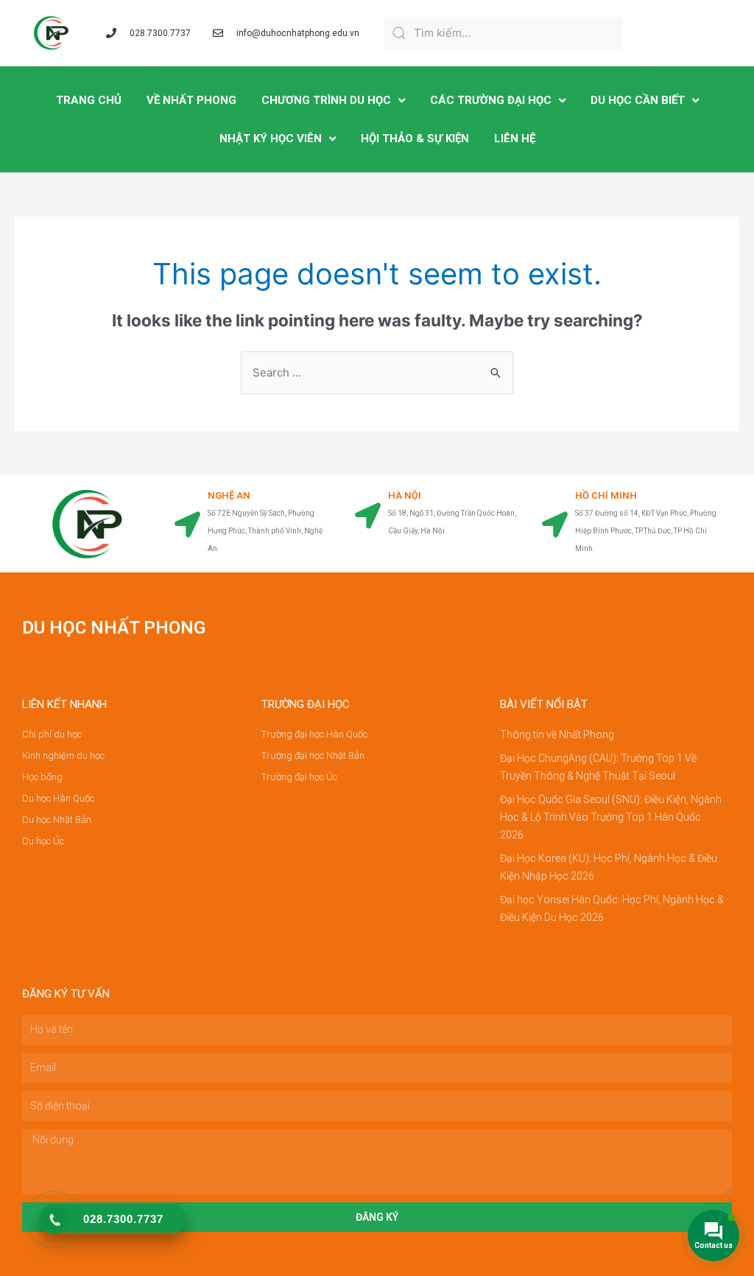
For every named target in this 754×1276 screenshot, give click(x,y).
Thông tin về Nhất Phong (557, 734)
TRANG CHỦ (88, 100)
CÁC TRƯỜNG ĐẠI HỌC (491, 100)
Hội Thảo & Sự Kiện (415, 138)
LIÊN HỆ (514, 138)
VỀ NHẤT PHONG (191, 100)
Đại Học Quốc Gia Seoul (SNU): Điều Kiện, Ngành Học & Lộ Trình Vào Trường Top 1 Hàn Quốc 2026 (611, 817)
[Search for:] (377, 372)
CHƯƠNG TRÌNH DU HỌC (326, 100)
